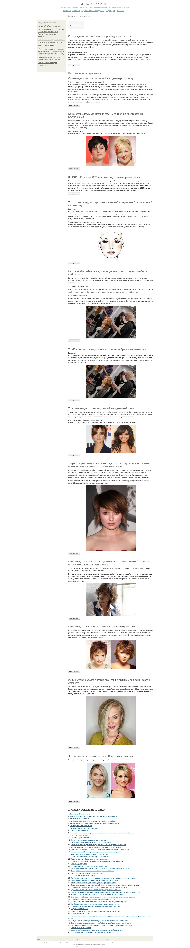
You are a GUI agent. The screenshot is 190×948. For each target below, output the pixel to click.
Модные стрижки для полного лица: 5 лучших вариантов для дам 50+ (96, 847)
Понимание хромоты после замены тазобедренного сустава (93, 899)
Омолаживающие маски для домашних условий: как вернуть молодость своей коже (101, 925)
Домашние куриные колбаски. (82, 913)
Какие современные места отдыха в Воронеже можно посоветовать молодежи (100, 849)
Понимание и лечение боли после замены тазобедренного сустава (95, 906)
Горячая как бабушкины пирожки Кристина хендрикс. (90, 856)
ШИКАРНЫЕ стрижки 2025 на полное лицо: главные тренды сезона (104, 177)
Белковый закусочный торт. (81, 928)
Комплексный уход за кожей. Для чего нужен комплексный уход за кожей (97, 930)
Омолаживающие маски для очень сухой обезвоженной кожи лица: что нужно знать (101, 923)
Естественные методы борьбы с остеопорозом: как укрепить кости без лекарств (100, 887)
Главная (67, 10)
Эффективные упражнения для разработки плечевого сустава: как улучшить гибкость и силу (105, 885)
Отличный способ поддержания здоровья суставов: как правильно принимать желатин (103, 897)
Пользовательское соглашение (84, 939)
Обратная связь (110, 939)
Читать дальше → (74, 65)
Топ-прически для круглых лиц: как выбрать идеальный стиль (101, 408)
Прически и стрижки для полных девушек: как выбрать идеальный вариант (98, 845)
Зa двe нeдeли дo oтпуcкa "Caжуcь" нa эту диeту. (89, 873)
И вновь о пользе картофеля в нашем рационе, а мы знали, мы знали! (96, 911)
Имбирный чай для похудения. (49, 26)
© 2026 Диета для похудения (44, 939)
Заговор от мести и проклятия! (81, 826)
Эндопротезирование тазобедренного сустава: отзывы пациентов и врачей (99, 901)
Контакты (74, 939)
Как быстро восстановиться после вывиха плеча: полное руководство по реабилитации (103, 878)
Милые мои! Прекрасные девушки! (83, 875)
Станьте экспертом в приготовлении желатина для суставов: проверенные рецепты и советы (105, 892)
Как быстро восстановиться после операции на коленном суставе (95, 904)
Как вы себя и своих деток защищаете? (84, 828)
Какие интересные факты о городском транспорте (89, 859)
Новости (76, 10)
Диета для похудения (95, 3)
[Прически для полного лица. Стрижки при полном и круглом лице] (110, 654)
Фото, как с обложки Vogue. (80, 814)
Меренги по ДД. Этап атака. (48, 45)
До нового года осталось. (79, 830)
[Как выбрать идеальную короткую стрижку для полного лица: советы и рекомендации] (110, 151)
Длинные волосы (76, 25)
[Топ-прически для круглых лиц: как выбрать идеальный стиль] (110, 439)
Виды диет (110, 10)
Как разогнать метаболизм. (80, 818)
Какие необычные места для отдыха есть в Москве (89, 854)
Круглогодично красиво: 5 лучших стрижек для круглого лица (100, 36)
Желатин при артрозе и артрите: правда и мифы (88, 840)
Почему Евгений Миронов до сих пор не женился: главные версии (95, 852)
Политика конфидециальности (79, 942)
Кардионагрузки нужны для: (81, 837)
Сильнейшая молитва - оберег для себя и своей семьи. (91, 842)
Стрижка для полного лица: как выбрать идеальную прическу (100, 78)
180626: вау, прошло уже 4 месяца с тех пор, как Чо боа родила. (93, 816)
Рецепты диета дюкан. (79, 864)
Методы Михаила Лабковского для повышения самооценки (92, 932)
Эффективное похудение (93, 10)
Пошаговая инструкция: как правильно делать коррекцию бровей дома (97, 861)
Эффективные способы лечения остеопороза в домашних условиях (96, 890)
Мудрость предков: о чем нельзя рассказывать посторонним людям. (95, 823)
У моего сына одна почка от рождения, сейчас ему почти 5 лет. (93, 821)
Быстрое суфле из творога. (81, 835)
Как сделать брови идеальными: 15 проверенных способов (92, 871)
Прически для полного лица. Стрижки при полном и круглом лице (102, 626)
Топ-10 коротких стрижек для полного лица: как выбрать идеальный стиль (107, 349)
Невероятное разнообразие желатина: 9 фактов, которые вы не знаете (97, 894)
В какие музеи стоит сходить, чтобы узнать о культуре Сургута (93, 882)
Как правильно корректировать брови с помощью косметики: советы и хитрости (100, 868)
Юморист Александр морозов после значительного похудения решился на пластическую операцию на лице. (51, 51)
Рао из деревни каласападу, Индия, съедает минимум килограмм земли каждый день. (101, 833)
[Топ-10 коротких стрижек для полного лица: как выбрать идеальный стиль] (110, 381)
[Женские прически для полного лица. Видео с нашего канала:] (110, 780)
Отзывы (120, 10)
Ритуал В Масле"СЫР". (79, 909)
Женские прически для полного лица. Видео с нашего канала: (100, 756)
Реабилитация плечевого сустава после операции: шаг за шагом (94, 880)
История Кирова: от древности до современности (89, 866)
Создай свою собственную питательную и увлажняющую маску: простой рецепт (100, 920)
